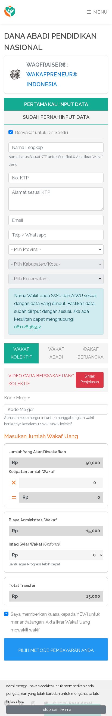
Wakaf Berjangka (90, 353)
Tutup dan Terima (56, 709)
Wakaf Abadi (56, 353)
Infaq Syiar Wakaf (34, 544)
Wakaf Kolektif (21, 353)
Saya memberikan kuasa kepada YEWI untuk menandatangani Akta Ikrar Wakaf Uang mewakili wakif (55, 622)
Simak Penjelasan (89, 379)
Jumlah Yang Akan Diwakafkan (37, 452)
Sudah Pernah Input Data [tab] (56, 117)
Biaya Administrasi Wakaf (33, 520)
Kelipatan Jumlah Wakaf (32, 471)
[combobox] (56, 249)
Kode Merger (17, 397)
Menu (100, 12)
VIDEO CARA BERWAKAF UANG (41, 379)
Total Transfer (22, 585)
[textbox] (56, 249)
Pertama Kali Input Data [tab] (56, 104)
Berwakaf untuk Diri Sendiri (41, 132)
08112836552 (27, 326)
